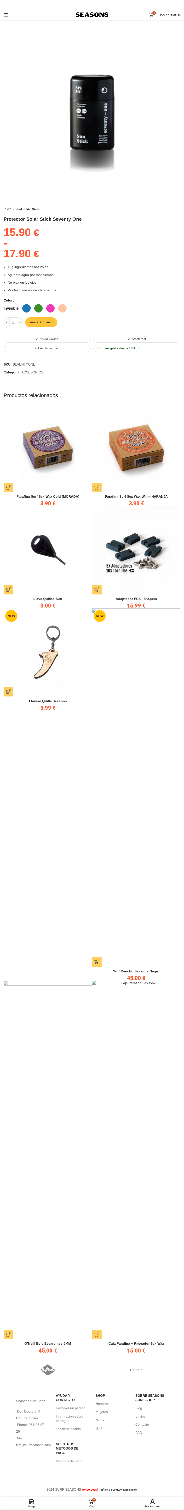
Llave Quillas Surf (47, 599)
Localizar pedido (68, 1429)
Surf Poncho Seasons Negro (136, 971)
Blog (138, 1408)
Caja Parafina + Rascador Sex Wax (136, 1343)
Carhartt (136, 1370)
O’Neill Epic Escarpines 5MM (47, 1343)
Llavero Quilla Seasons (48, 701)
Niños (100, 1420)
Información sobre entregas (69, 1418)
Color (8, 300)
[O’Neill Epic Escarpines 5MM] (48, 1160)
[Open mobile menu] (6, 15)
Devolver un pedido (70, 1408)
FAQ (138, 1432)
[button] (8, 487)
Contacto (142, 1424)
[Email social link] (91, 4)
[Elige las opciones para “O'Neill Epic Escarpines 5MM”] (8, 1334)
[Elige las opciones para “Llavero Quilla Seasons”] (8, 691)
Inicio (8, 209)
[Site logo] (92, 14)
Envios (140, 1416)
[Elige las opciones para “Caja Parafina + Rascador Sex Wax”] (97, 1334)
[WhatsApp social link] (98, 4)
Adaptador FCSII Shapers (136, 599)
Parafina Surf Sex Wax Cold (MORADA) (48, 496)
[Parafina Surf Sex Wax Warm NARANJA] (136, 448)
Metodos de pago (69, 1461)
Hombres (102, 1404)
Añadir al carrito (41, 322)
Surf (99, 1428)
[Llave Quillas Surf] (48, 550)
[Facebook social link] (85, 4)
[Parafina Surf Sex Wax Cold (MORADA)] (48, 448)
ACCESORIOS (27, 209)
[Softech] (48, 1370)
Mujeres (102, 1412)
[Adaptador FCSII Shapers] (136, 550)
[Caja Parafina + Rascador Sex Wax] (136, 1160)
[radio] (11, 308)
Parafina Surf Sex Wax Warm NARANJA (136, 496)
